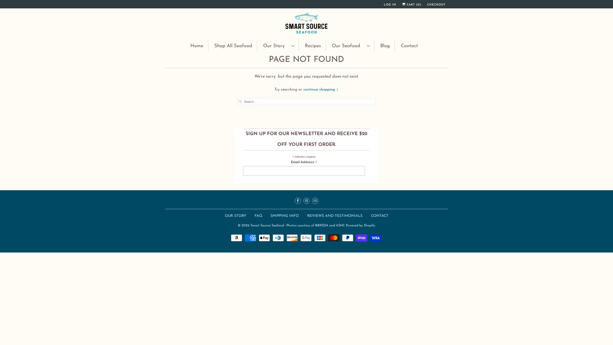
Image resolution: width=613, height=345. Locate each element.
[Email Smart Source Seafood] (315, 201)
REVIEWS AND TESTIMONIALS (335, 216)
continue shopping (319, 90)
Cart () (413, 4)
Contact (409, 46)
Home (196, 46)
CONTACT (379, 216)
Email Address (304, 162)
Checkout (436, 4)
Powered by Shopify (360, 225)
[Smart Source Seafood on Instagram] (306, 201)
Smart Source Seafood (267, 225)
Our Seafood (348, 46)
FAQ (258, 216)
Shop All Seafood (233, 46)
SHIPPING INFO (285, 216)
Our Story (276, 46)
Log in (390, 4)
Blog (385, 46)
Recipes (313, 46)
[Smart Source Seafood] (306, 23)
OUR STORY (235, 216)
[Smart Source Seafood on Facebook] (298, 201)
